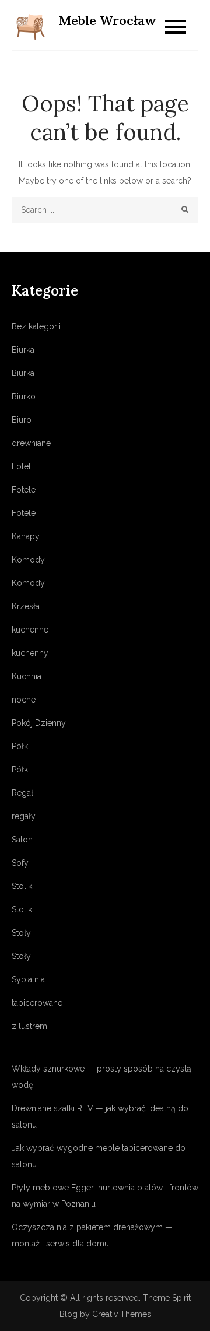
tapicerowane (37, 1002)
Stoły (21, 932)
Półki (21, 746)
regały (24, 816)
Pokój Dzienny (39, 723)
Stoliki (23, 909)
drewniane (31, 443)
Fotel (21, 466)
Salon (22, 839)
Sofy (20, 863)
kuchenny (30, 653)
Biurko (24, 396)
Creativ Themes (121, 1314)
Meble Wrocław (107, 20)
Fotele (24, 489)
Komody (28, 559)
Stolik (22, 886)
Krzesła (26, 606)
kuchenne (30, 629)
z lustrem (29, 1026)
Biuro (22, 419)
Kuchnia (26, 676)
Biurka (23, 349)
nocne (24, 699)
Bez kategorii (36, 326)
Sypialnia (28, 979)
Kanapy (26, 536)
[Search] (185, 210)
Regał (22, 793)
